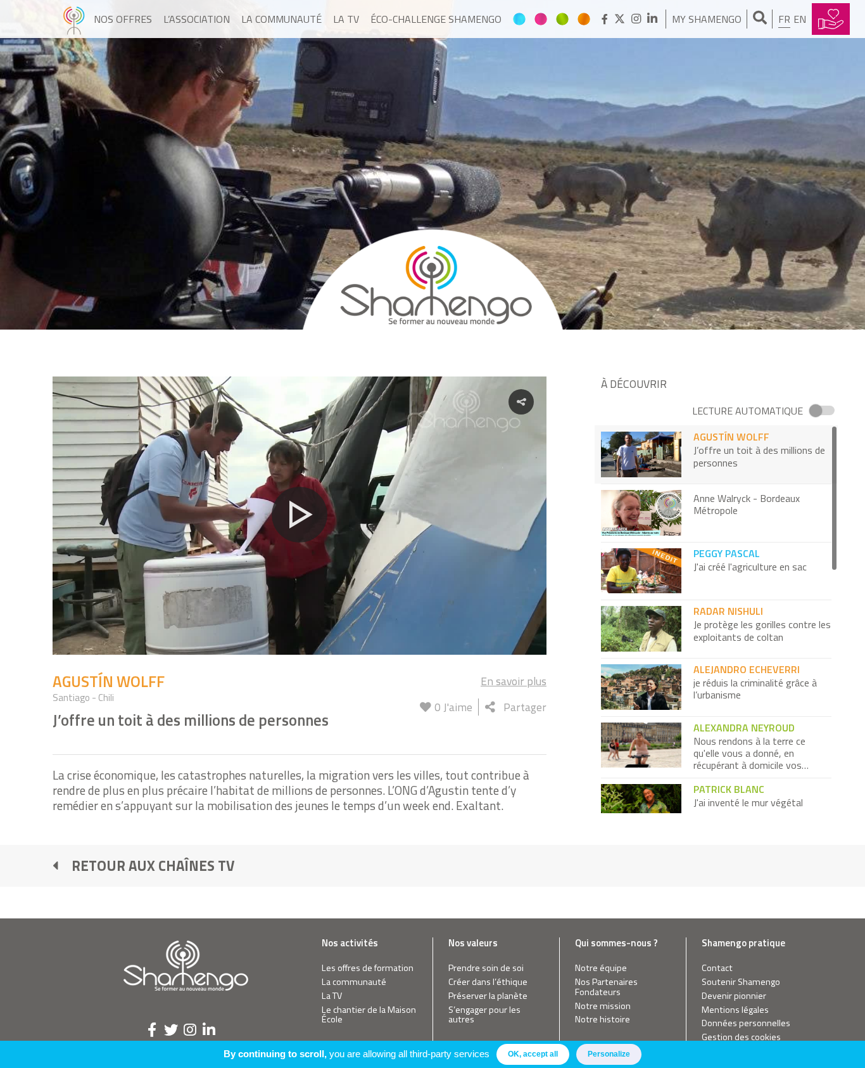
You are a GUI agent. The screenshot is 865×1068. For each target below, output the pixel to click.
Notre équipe (601, 968)
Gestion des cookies (741, 1037)
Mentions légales (735, 1010)
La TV (346, 19)
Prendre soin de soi (486, 968)
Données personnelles (746, 1023)
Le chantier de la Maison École (369, 1015)
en (799, 19)
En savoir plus (513, 681)
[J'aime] (425, 707)
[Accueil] (74, 19)
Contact (717, 968)
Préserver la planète (487, 996)
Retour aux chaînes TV (153, 866)
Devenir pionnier (734, 996)
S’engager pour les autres (484, 1015)
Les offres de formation (368, 968)
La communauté (281, 19)
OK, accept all (533, 1054)
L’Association (196, 19)
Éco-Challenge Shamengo (436, 19)
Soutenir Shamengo (741, 982)
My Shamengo (707, 19)
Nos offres (123, 19)
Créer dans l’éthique (487, 982)
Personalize (609, 1054)
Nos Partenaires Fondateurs (606, 987)
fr (784, 19)
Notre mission (603, 1006)
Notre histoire (602, 1019)
